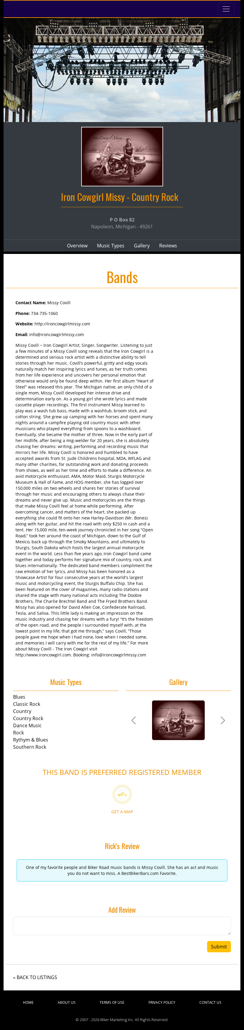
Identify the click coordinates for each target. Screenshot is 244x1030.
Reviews (168, 245)
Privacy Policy (161, 1002)
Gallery (142, 245)
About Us (67, 1002)
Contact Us (210, 1002)
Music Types (110, 245)
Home (28, 1002)
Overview (77, 245)
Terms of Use (112, 1002)
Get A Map (122, 811)
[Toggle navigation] (226, 9)
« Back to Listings (35, 977)
